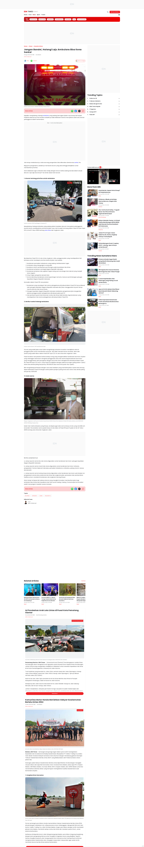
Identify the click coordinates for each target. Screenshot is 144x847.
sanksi (76, 162)
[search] (108, 12)
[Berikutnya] (86, 575)
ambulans (46, 115)
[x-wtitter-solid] (79, 111)
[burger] (119, 15)
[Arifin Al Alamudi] (25, 502)
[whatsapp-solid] (72, 111)
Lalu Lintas (48, 230)
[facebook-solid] (76, 111)
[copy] (83, 111)
